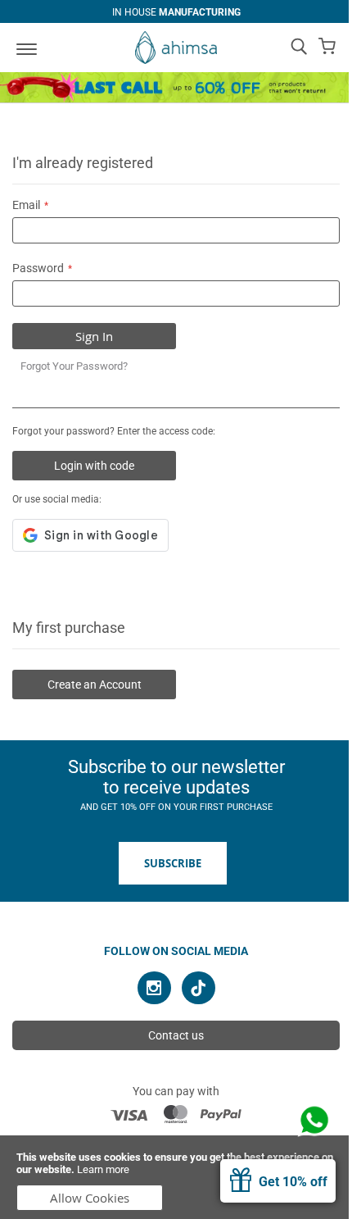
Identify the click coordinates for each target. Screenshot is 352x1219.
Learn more (103, 1169)
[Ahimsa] (176, 47)
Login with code (94, 465)
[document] (176, 1177)
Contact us (176, 1035)
